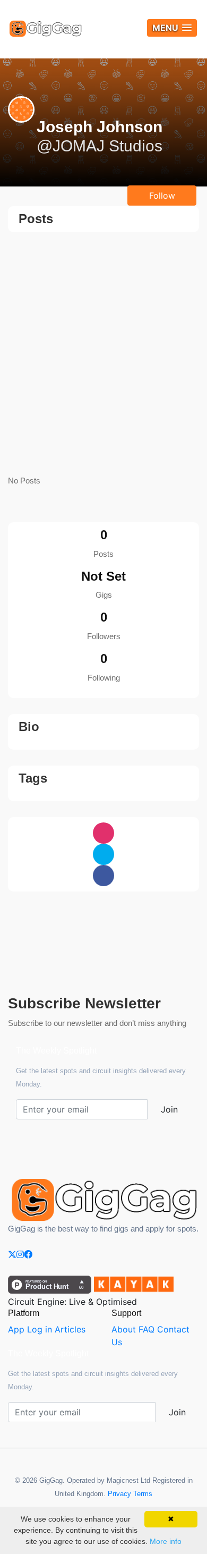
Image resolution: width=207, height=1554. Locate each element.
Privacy (119, 1494)
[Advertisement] (103, 354)
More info (166, 1541)
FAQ (146, 1329)
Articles (70, 1329)
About (123, 1329)
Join (169, 1109)
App (16, 1329)
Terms (142, 1494)
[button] (172, 28)
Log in (39, 1329)
